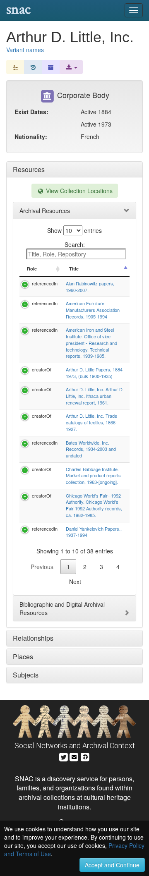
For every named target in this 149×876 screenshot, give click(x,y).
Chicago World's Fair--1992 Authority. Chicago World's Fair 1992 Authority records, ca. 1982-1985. (94, 505)
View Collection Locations (78, 191)
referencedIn (45, 283)
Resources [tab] (29, 169)
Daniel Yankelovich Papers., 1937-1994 (94, 532)
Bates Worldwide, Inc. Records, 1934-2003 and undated (91, 449)
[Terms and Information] (85, 755)
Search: (75, 244)
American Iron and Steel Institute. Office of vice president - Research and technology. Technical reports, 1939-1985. (91, 342)
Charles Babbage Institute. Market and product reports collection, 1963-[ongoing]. (93, 475)
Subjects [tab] (25, 675)
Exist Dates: (31, 112)
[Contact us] (74, 755)
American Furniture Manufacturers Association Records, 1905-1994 (93, 309)
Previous (42, 566)
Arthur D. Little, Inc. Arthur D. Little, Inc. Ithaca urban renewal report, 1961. (95, 395)
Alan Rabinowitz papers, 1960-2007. (90, 286)
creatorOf (41, 369)
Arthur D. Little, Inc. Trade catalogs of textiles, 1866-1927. (91, 422)
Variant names (25, 49)
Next (75, 581)
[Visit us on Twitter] (63, 755)
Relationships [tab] (33, 638)
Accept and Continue (112, 865)
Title (74, 269)
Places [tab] (23, 656)
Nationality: (30, 136)
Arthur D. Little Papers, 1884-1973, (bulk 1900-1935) (95, 372)
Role (32, 269)
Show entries (74, 230)
